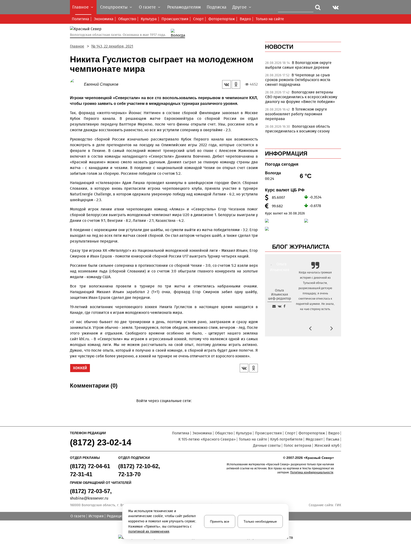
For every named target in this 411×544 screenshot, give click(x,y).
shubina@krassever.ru (89, 498)
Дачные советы (267, 445)
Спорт (198, 19)
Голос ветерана (297, 445)
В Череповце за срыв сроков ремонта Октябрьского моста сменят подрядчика (297, 80)
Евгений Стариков (101, 84)
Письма (332, 439)
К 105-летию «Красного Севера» (207, 439)
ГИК (338, 505)
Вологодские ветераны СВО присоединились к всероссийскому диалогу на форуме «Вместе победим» (301, 97)
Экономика (103, 19)
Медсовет (314, 439)
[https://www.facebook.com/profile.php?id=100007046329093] (284, 306)
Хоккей (80, 368)
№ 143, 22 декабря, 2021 (112, 46)
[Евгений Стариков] (77, 84)
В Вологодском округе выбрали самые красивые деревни (298, 65)
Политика (80, 19)
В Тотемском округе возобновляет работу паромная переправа (296, 114)
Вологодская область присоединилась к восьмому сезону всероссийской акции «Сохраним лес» (300, 131)
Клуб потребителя (286, 439)
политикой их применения (148, 531)
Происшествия (174, 19)
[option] (303, 66)
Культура (149, 19)
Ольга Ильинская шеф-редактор (279, 294)
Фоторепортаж (221, 19)
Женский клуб (326, 445)
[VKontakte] (163, 407)
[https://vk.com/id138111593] (279, 306)
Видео (245, 19)
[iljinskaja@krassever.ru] (274, 306)
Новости (279, 47)
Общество (127, 19)
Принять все (219, 521)
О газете (77, 516)
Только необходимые (260, 521)
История (96, 516)
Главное (77, 46)
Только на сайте (270, 19)
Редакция (115, 516)
